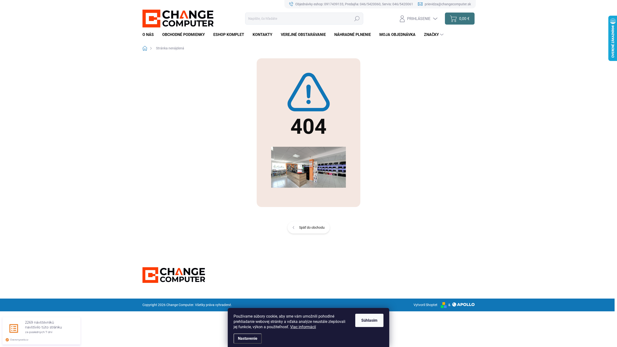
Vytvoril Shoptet (425, 305)
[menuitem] (149, 34)
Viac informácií (303, 327)
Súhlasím (369, 320)
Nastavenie (247, 338)
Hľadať (357, 18)
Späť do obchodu (312, 227)
